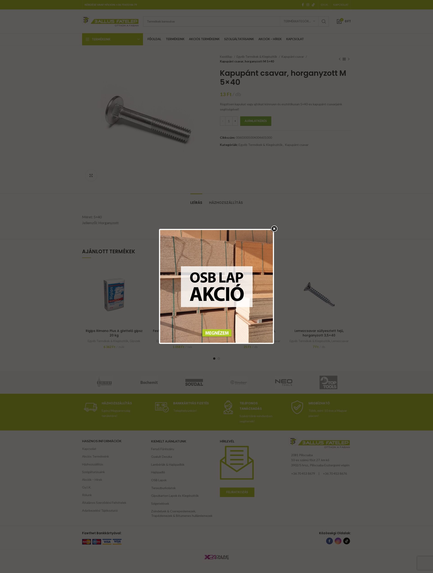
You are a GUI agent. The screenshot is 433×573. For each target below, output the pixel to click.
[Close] (274, 229)
